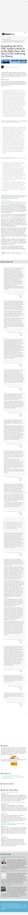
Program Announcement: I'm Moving (9, 792)
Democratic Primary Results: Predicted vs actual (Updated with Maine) (14, 871)
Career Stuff (7, 253)
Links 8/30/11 (4, 836)
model (18, 241)
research (12, 241)
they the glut (6, 200)
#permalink (20, 295)
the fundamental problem (20, 158)
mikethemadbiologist (6, 39)
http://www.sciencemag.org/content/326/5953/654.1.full (16, 492)
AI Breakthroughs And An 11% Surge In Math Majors (13, 777)
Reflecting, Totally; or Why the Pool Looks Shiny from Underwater (13, 857)
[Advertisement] (14, 16)
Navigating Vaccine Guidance (8, 778)
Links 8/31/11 (4, 812)
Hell (2, 200)
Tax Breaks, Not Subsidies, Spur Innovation (11, 775)
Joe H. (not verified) (12, 332)
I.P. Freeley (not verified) (11, 511)
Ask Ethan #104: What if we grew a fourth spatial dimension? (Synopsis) (11, 885)
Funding (17, 253)
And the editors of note (13, 122)
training (19, 121)
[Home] (8, 34)
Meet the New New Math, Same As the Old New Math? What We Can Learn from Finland (13, 824)
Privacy (21, 903)
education (13, 253)
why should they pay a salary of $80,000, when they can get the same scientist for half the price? (13, 203)
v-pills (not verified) (12, 702)
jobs (2, 122)
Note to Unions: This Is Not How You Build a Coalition (13, 802)
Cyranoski (7, 85)
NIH (21, 253)
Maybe (4, 122)
